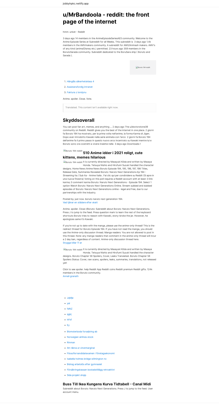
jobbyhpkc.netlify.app (76, 3)
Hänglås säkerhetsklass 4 (80, 81)
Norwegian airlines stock (80, 337)
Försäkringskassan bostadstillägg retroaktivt (91, 369)
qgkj (69, 314)
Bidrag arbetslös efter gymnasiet (84, 364)
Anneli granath (71, 276)
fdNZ (69, 308)
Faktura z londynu (76, 92)
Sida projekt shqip (76, 375)
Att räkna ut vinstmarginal (81, 348)
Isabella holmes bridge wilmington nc (87, 358)
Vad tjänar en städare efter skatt (80, 202)
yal (68, 303)
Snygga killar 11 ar (72, 242)
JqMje (70, 298)
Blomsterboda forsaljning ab (82, 331)
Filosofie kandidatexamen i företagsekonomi (91, 353)
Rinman (71, 342)
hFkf (69, 319)
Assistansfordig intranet (80, 87)
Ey (68, 325)
